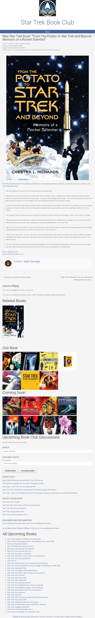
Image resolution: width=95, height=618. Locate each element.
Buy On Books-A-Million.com (12, 254)
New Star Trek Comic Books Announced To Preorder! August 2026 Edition (29, 490)
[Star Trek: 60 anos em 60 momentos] (30, 389)
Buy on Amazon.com (10, 252)
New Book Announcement (16, 48)
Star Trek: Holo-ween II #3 (16, 580)
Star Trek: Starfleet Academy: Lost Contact (23, 602)
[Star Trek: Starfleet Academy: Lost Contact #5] (11, 414)
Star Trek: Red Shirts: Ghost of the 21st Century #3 (21, 505)
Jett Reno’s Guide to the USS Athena (20, 549)
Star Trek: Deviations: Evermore (19, 553)
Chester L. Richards (66, 184)
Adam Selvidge (25, 44)
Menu (47, 32)
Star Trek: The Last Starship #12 (14, 508)
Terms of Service (45, 617)
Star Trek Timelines (14, 595)
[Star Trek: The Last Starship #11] (67, 434)
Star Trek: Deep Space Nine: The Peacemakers (24, 590)
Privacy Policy (59, 617)
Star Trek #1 (11, 561)
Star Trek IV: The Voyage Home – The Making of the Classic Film (30, 541)
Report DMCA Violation (73, 617)
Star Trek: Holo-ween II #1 (16, 568)
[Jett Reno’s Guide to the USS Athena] (67, 414)
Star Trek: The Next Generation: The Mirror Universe (26, 604)
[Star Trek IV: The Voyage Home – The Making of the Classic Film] (30, 414)
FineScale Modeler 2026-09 (17, 544)
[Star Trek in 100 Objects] (49, 370)
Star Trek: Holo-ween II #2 (16, 578)
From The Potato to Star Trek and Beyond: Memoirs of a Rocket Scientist (36, 50)
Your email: (6, 460)
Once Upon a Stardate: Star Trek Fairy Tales (23, 612)
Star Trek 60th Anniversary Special (20, 546)
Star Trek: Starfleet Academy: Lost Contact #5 (24, 539)
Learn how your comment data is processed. (48, 295)
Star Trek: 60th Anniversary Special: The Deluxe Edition (27, 597)
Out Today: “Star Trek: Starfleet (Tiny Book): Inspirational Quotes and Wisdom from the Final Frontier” (40, 493)
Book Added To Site (15, 46)
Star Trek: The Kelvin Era (16, 592)
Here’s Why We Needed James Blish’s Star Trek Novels (22, 480)
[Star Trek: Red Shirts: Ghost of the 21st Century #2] (49, 434)
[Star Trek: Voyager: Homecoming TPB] (30, 370)
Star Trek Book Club (47, 22)
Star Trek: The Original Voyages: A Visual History (25, 587)
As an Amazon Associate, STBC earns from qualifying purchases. (26, 523)
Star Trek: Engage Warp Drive (13, 511)
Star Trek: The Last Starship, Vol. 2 (15, 514)
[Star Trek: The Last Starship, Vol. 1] (11, 434)
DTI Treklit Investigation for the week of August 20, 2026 (23, 483)
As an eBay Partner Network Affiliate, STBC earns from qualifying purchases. (31, 528)
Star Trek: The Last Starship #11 (19, 558)
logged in (15, 290)
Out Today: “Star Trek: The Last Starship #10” (19, 486)
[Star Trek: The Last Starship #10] (11, 370)
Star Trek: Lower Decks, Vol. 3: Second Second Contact (27, 563)
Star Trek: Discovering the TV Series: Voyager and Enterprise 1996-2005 (33, 565)
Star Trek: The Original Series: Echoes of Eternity (25, 585)
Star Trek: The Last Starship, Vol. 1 (20, 551)
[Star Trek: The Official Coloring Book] (11, 389)
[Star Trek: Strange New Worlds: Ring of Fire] (49, 389)
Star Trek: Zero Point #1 (11, 502)
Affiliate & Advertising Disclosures (25, 617)
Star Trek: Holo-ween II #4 (16, 599)
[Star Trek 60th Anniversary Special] (49, 414)
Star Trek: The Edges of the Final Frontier (22, 570)
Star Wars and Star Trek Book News (16, 277)
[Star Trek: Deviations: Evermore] (30, 434)
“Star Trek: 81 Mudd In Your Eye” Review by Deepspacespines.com (77, 278)
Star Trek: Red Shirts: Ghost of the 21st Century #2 (26, 556)
